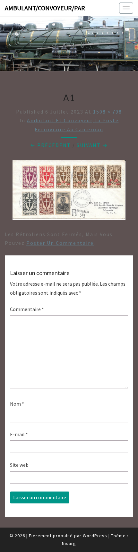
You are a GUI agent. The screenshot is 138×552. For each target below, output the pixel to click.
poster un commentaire (60, 243)
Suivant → (92, 145)
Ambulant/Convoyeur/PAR (45, 8)
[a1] (69, 192)
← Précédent (50, 145)
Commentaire (27, 309)
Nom (17, 403)
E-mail (19, 434)
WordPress (95, 535)
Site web (19, 465)
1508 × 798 (107, 111)
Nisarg (69, 543)
